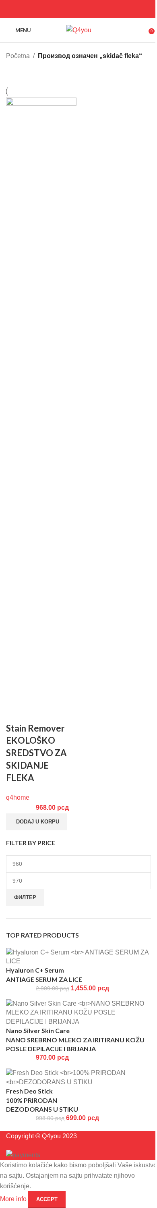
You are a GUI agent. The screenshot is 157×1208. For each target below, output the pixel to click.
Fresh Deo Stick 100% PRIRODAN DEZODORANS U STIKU (42, 1100)
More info (14, 1199)
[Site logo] (78, 29)
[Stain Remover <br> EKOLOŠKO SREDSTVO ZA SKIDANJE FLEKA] (41, 399)
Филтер (25, 897)
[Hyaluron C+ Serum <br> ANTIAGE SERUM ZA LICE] (78, 956)
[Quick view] (16, 712)
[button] (36, 821)
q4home (17, 797)
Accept (47, 1199)
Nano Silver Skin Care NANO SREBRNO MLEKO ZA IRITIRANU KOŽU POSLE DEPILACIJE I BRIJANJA (75, 1039)
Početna (18, 55)
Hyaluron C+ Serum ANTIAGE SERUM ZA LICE (44, 974)
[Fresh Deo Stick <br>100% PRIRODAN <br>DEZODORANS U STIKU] (78, 1077)
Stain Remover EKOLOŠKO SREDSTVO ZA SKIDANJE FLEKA (36, 753)
